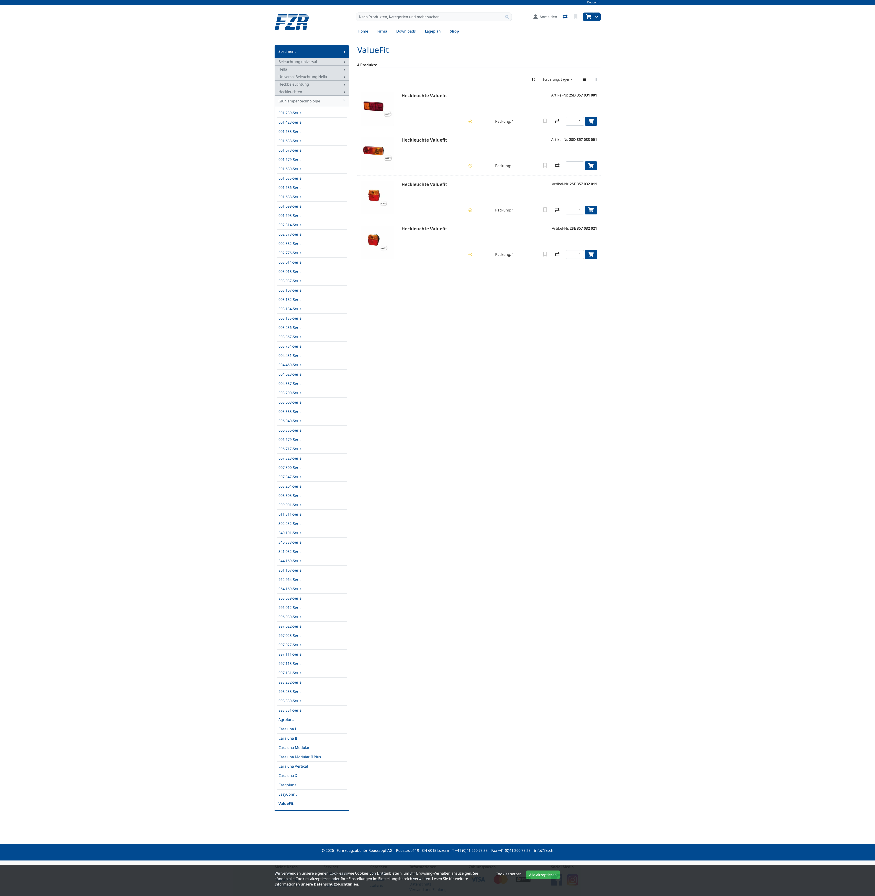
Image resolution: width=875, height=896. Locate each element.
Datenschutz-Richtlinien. (336, 884)
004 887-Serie (289, 383)
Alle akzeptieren (543, 874)
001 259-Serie (289, 112)
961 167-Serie (289, 570)
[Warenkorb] (588, 17)
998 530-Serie (289, 700)
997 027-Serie (289, 644)
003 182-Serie (289, 299)
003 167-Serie (289, 290)
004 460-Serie (289, 364)
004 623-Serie (289, 374)
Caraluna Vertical (293, 766)
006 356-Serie (289, 430)
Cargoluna (287, 784)
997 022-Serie (289, 626)
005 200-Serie (289, 392)
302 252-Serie (289, 523)
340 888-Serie (289, 542)
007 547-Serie (289, 476)
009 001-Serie (289, 504)
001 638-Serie (289, 140)
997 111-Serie (289, 654)
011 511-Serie (289, 514)
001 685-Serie (289, 178)
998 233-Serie (289, 691)
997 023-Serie (289, 635)
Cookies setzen (509, 873)
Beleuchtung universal (297, 61)
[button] (470, 121)
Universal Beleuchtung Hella (302, 76)
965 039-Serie (289, 598)
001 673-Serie (289, 150)
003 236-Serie (289, 327)
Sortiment (287, 51)
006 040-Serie (289, 420)
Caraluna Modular (294, 747)
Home (363, 31)
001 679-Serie (289, 159)
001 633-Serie (289, 131)
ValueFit (285, 803)
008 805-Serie (289, 495)
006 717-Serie (289, 448)
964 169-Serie (289, 588)
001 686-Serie (289, 187)
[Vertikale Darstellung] (584, 79)
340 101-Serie (289, 532)
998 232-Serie (289, 682)
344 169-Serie (289, 560)
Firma (382, 31)
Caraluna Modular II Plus (299, 756)
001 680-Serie (289, 168)
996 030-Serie (289, 616)
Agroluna (286, 719)
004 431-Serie (289, 355)
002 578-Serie (289, 234)
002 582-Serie (289, 243)
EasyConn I (287, 794)
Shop (454, 31)
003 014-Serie (289, 262)
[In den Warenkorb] (591, 121)
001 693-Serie (289, 215)
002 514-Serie (289, 224)
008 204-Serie (289, 486)
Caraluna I (287, 728)
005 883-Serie (289, 411)
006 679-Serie (289, 439)
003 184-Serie (289, 308)
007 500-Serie (289, 467)
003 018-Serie (289, 271)
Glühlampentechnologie (299, 101)
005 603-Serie (289, 402)
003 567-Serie (289, 336)
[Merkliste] (576, 16)
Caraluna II (287, 738)
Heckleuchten (290, 91)
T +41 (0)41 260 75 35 (470, 850)
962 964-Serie (289, 579)
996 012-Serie (289, 607)
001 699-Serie (289, 206)
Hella (282, 69)
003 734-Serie (289, 346)
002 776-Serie (289, 252)
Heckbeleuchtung (293, 84)
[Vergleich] (565, 16)
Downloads (406, 31)
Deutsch (592, 2)
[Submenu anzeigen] (345, 51)
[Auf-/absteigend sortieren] (533, 79)
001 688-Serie (289, 196)
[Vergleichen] (557, 121)
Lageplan (433, 31)
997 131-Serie (289, 672)
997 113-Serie (289, 663)
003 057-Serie (289, 280)
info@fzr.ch (543, 850)
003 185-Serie (289, 318)
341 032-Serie (289, 551)
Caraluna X (287, 775)
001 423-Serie (289, 122)
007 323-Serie (289, 458)
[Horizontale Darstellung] (595, 79)
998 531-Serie (289, 710)
